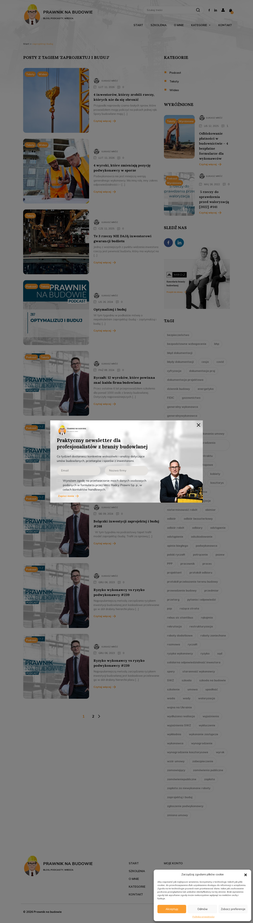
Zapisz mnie (66, 496)
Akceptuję (172, 909)
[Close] (198, 424)
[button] (245, 874)
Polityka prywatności (203, 916)
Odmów (202, 909)
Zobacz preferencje (233, 909)
